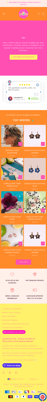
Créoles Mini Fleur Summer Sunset (12, 251)
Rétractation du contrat (14, 332)
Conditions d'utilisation (12, 328)
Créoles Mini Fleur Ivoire (12, 218)
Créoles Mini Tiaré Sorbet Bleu (12, 185)
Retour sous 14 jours (11, 312)
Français (33, 379)
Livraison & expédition (12, 309)
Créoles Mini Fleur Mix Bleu (34, 185)
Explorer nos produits (23, 57)
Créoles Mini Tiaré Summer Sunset (34, 218)
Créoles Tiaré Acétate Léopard (34, 251)
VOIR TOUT (23, 262)
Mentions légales (9, 320)
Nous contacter (9, 316)
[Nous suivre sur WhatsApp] (16, 372)
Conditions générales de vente (15, 324)
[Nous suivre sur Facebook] (3, 372)
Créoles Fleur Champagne (12, 152)
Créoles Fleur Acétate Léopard (34, 152)
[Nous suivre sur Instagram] (10, 372)
